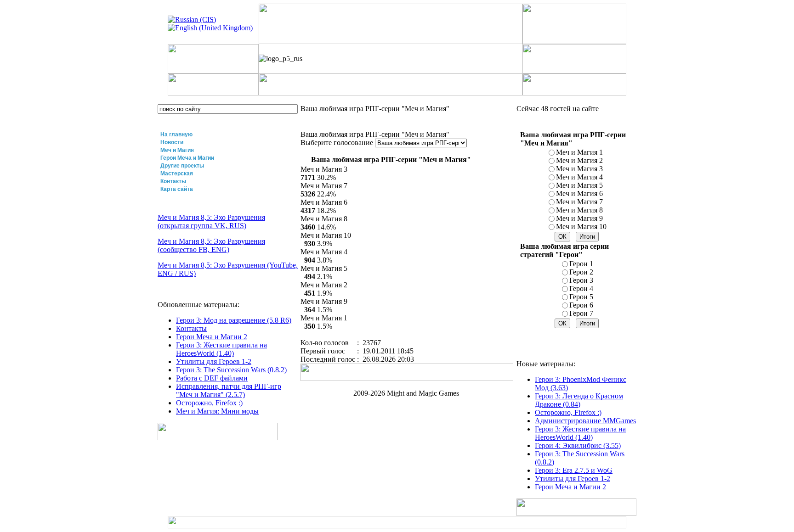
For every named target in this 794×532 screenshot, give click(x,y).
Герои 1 (581, 264)
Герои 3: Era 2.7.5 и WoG (574, 470)
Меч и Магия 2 (579, 160)
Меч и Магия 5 (579, 185)
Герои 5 (581, 297)
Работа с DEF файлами (212, 378)
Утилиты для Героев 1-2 (213, 361)
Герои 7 (581, 313)
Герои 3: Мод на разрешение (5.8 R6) (233, 320)
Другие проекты (182, 165)
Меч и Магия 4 (579, 177)
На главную (176, 134)
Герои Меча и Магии (187, 158)
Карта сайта (176, 189)
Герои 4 (581, 288)
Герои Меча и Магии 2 (211, 337)
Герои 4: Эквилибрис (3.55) (578, 445)
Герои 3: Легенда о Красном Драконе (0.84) (579, 400)
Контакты (173, 181)
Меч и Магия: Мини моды (217, 411)
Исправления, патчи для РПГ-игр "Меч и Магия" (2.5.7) (228, 390)
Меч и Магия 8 (579, 210)
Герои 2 (581, 272)
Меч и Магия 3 (579, 169)
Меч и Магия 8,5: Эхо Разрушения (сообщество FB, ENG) (211, 245)
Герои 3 (581, 280)
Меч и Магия (177, 150)
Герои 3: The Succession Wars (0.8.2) (231, 370)
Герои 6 (581, 305)
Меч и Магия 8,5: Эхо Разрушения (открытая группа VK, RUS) (211, 221)
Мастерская (176, 173)
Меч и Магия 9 (579, 218)
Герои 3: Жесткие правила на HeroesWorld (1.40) (221, 349)
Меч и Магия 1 (579, 152)
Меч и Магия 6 (579, 193)
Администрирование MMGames (585, 421)
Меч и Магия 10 (581, 226)
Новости (171, 142)
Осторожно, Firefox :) (209, 403)
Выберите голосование (338, 142)
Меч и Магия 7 (579, 202)
